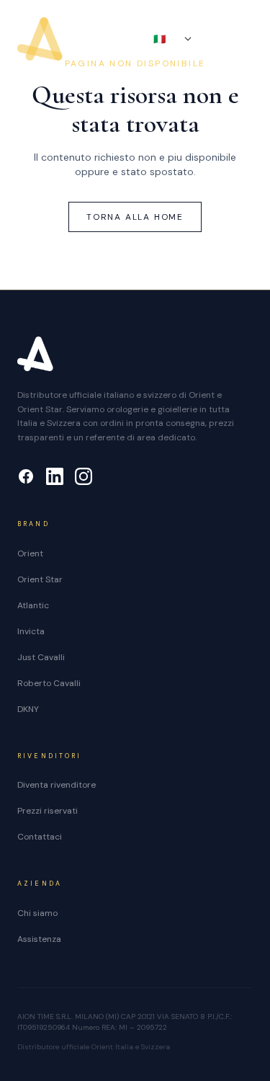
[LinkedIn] (54, 476)
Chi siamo (37, 913)
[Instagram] (83, 476)
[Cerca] (217, 39)
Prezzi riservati (47, 811)
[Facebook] (26, 476)
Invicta (31, 631)
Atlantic (33, 605)
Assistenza (39, 939)
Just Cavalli (41, 657)
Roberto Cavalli (49, 683)
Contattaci (39, 836)
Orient (30, 553)
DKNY (28, 709)
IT (166, 38)
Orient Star (40, 579)
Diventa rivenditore (56, 785)
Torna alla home (135, 217)
